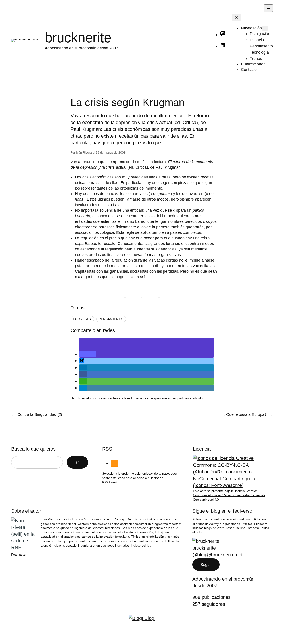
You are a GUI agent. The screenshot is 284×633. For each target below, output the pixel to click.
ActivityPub (216, 524)
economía (82, 319)
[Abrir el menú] (268, 8)
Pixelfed (247, 524)
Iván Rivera (84, 152)
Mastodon (233, 524)
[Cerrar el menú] (236, 17)
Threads (252, 528)
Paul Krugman (168, 167)
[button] (87, 354)
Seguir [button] (206, 564)
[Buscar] (77, 462)
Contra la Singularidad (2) (39, 414)
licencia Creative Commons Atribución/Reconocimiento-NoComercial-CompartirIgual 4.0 (229, 495)
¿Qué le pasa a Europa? (245, 414)
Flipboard (260, 524)
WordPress (224, 528)
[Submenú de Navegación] (265, 28)
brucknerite (78, 37)
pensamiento (111, 319)
